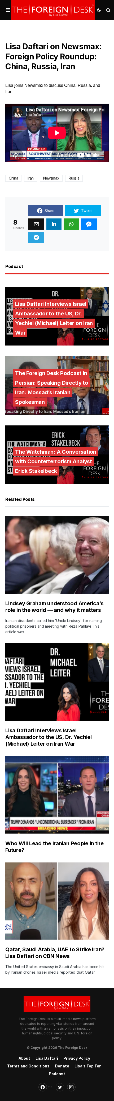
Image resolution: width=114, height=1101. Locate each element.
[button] (8, 10)
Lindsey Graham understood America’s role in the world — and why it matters (54, 606)
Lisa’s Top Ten (88, 1066)
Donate (62, 1066)
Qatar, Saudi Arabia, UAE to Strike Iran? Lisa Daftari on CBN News (54, 952)
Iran (31, 178)
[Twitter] (60, 1087)
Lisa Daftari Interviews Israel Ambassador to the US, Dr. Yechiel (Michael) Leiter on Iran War (54, 318)
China (13, 178)
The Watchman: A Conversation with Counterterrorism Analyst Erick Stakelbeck (55, 461)
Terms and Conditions (28, 1066)
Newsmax (51, 178)
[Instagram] (71, 1087)
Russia (74, 178)
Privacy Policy (76, 1058)
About (24, 1058)
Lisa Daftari (47, 1058)
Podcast (57, 1073)
